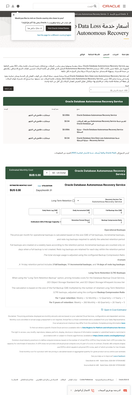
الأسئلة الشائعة (94, 54)
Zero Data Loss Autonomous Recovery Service (87, 14)
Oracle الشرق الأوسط (118, 14)
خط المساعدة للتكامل (27, 379)
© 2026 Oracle (124, 379)
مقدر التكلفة (8, 89)
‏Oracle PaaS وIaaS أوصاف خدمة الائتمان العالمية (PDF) (93, 152)
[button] (124, 6)
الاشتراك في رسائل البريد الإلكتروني (47, 379)
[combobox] (66, 6)
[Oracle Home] (111, 6)
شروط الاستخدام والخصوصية (105, 379)
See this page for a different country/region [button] (54, 35)
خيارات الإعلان (72, 379)
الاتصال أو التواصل (82, 390)
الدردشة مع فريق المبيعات (109, 390)
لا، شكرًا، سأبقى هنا (35, 28)
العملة (127, 86)
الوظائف (63, 379)
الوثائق (82, 54)
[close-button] (71, 390)
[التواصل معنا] (7, 6)
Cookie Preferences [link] (86, 379)
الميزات (115, 54)
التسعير (106, 54)
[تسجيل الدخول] (12, 6)
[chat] (125, 390)
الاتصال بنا (14, 379)
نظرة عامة (125, 54)
